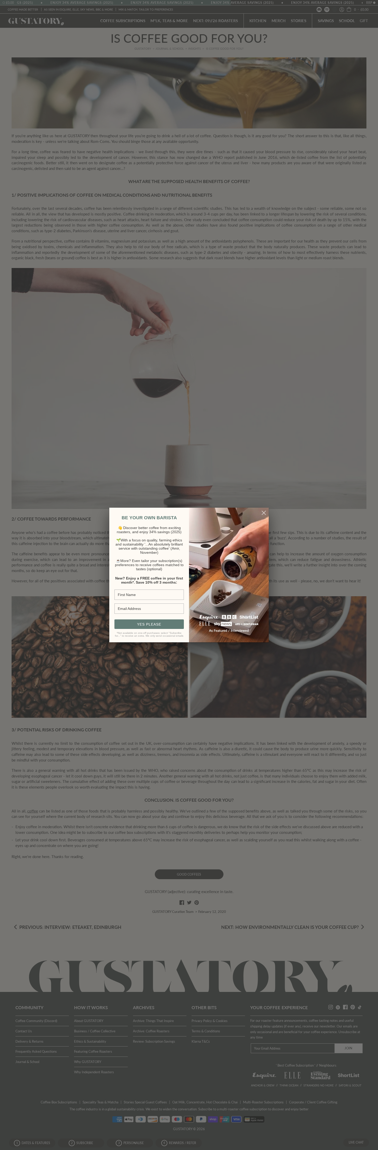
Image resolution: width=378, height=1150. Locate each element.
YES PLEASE (149, 624)
